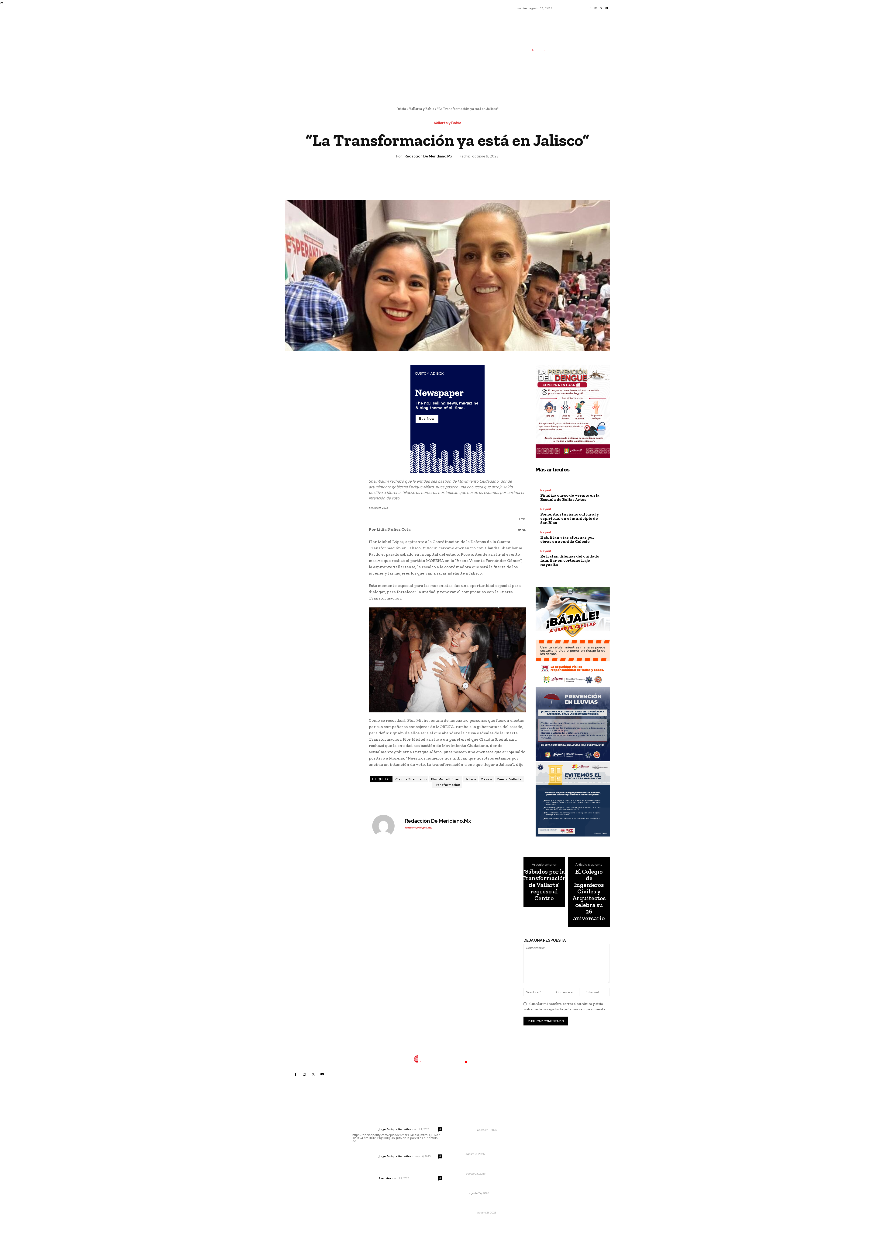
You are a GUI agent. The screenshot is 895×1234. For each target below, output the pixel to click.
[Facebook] (590, 8)
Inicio (401, 109)
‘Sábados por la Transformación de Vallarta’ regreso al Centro (544, 885)
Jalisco (470, 779)
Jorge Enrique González (395, 1129)
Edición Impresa (464, 1130)
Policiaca (460, 1193)
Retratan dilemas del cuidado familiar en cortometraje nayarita (569, 560)
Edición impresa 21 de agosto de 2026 (480, 1204)
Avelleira (385, 1178)
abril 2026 (530, 1159)
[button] (564, 85)
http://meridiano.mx (418, 828)
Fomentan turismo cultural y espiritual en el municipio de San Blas (569, 518)
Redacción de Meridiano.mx (428, 156)
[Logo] (540, 50)
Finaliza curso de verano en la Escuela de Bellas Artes (569, 497)
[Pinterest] (447, 174)
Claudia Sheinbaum (411, 779)
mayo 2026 (531, 1152)
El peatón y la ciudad (374, 1172)
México (486, 779)
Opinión (459, 1173)
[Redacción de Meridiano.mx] (386, 826)
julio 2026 (530, 1138)
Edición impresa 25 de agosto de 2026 (481, 1121)
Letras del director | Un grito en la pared (394, 1123)
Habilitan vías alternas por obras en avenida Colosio (567, 539)
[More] (469, 174)
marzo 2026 (532, 1166)
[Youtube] (607, 8)
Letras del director (364, 1129)
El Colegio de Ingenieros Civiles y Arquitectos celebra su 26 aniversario (589, 895)
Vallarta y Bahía (421, 109)
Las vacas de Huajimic (376, 1150)
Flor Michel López (445, 779)
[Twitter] (601, 8)
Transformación (447, 785)
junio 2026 (531, 1145)
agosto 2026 (532, 1131)
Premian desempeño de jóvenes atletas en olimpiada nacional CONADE (480, 1143)
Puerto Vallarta (509, 779)
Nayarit (545, 490)
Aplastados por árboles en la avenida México (477, 1184)
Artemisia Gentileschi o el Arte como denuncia (479, 1165)
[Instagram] (596, 8)
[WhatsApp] (458, 174)
